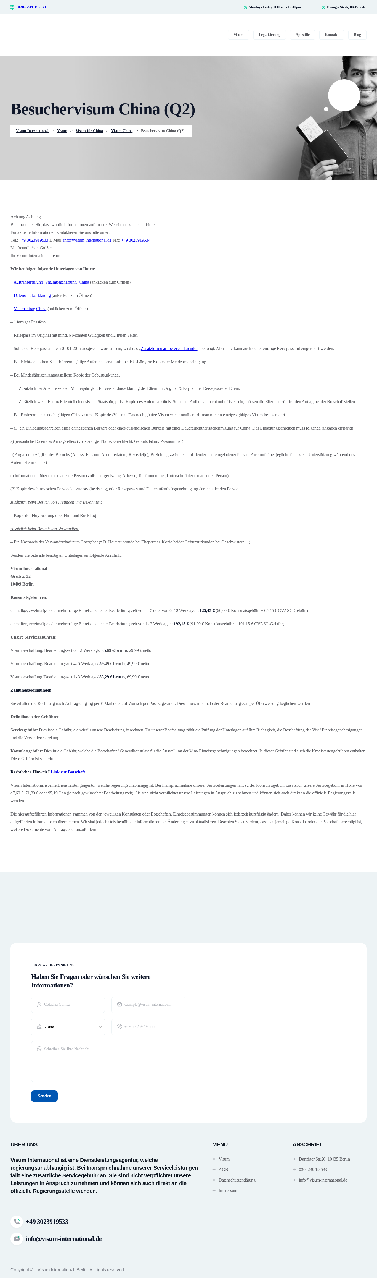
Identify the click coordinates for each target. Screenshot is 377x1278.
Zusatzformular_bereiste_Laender (169, 348)
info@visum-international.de (87, 240)
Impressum (228, 1190)
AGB (223, 1169)
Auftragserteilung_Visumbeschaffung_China (51, 282)
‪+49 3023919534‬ (135, 240)
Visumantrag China (30, 308)
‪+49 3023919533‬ (33, 240)
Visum (224, 1159)
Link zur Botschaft (68, 772)
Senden (44, 1096)
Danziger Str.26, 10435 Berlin (324, 1159)
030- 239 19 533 (31, 7)
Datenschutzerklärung (32, 295)
